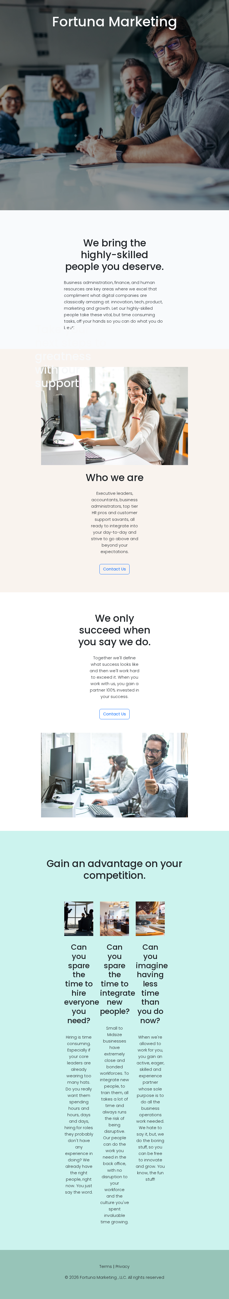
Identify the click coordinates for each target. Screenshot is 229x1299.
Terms (105, 1266)
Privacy (123, 1266)
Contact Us (114, 569)
